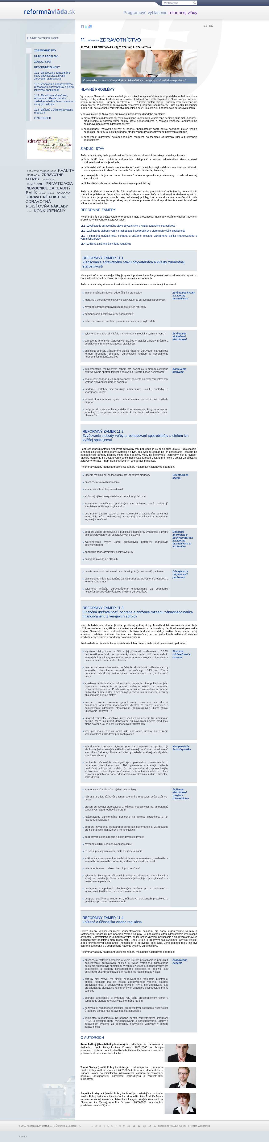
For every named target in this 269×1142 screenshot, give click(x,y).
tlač (211, 25)
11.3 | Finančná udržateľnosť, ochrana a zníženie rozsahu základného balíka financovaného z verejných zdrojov (54, 100)
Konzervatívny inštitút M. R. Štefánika (46, 1126)
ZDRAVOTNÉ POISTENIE (47, 197)
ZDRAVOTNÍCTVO (45, 50)
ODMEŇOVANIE (35, 184)
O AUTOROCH (42, 118)
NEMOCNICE (37, 188)
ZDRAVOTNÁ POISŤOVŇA (38, 203)
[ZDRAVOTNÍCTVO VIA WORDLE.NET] (49, 144)
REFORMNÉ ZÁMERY (47, 67)
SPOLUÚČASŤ (49, 180)
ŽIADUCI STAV (42, 61)
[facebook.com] (82, 27)
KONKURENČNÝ (50, 211)
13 (144, 1126)
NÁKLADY (59, 206)
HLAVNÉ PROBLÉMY (46, 56)
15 (155, 1126)
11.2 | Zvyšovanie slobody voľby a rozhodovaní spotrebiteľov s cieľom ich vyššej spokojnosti (54, 87)
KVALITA (66, 170)
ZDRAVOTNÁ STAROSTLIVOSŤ (41, 171)
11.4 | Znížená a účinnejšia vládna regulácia (53, 111)
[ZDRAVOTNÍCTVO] (49, 158)
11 (134, 1126)
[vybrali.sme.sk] (90, 27)
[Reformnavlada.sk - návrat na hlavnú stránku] (49, 13)
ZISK (29, 211)
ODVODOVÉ (63, 193)
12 (139, 1126)
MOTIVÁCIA (33, 175)
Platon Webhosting (200, 1126)
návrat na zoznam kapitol (44, 38)
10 (128, 1126)
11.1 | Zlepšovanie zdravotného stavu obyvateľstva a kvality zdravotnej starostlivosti (52, 75)
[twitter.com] (86, 27)
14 (149, 1126)
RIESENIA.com (178, 1126)
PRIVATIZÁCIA (59, 183)
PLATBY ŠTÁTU (47, 193)
